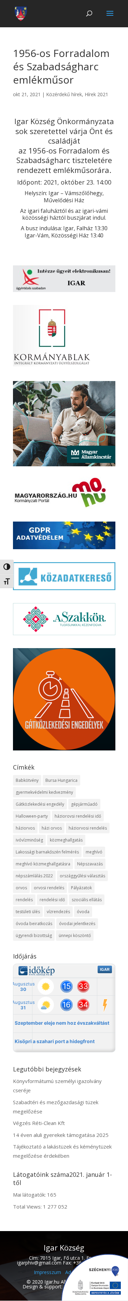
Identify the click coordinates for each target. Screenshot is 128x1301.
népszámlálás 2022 (34, 876)
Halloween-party (32, 816)
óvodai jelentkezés (77, 923)
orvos (21, 888)
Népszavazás (90, 864)
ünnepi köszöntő (75, 935)
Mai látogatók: (30, 1194)
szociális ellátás (87, 900)
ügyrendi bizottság (34, 935)
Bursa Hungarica (61, 780)
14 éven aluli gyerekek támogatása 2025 (61, 1134)
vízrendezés (58, 912)
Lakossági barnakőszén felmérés (47, 852)
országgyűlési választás (82, 876)
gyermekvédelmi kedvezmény (44, 792)
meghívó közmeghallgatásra (43, 864)
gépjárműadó (84, 804)
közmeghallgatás (66, 840)
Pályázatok (81, 888)
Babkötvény (27, 780)
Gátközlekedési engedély (40, 804)
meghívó (94, 852)
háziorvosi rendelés (88, 828)
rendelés (24, 900)
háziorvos (25, 828)
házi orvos (52, 828)
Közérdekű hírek (64, 94)
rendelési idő (52, 900)
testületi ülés (28, 912)
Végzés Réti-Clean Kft (39, 1123)
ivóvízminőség (29, 840)
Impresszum (47, 1272)
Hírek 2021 (96, 94)
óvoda (83, 912)
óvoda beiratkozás (34, 923)
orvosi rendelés (49, 888)
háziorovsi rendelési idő (78, 816)
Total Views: (28, 1206)
